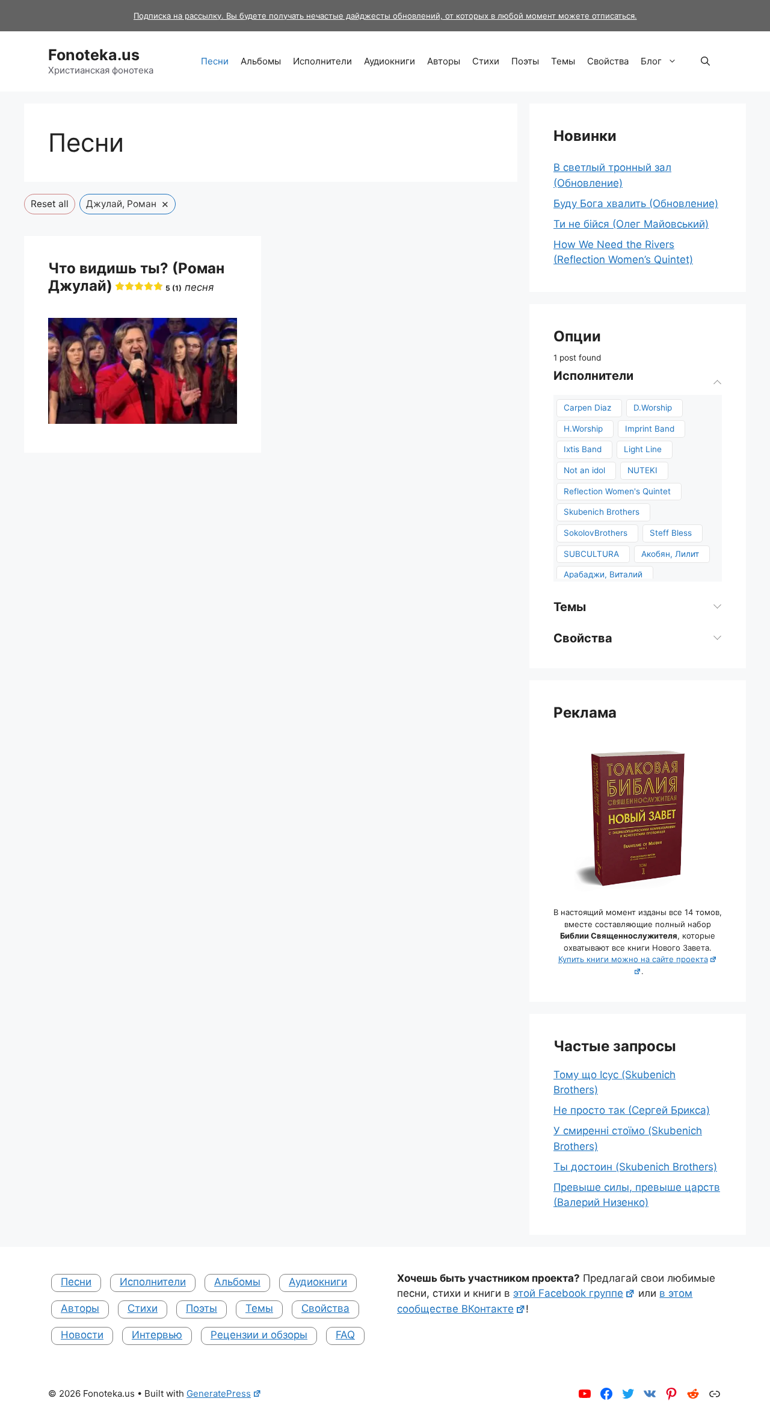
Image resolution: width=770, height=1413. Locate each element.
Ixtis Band (583, 449)
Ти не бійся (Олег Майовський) (631, 224)
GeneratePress (218, 1393)
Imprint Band (649, 428)
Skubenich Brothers (601, 512)
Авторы (443, 61)
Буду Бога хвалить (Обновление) (635, 203)
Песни (215, 61)
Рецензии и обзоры (259, 1335)
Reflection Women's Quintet (617, 491)
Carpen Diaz (587, 407)
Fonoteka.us (94, 55)
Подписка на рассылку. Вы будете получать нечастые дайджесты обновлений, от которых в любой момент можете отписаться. (385, 15)
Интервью (157, 1335)
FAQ (345, 1335)
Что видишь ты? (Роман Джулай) (136, 276)
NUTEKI (642, 470)
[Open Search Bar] (705, 61)
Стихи (485, 61)
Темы (563, 61)
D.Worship (652, 407)
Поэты (525, 61)
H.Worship (583, 428)
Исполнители (322, 61)
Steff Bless (671, 533)
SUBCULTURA (591, 554)
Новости (82, 1335)
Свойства (608, 61)
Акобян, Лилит (670, 554)
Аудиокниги (389, 61)
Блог (651, 61)
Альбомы (261, 61)
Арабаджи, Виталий (603, 574)
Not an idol (584, 470)
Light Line (643, 449)
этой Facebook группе (568, 1293)
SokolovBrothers (595, 533)
